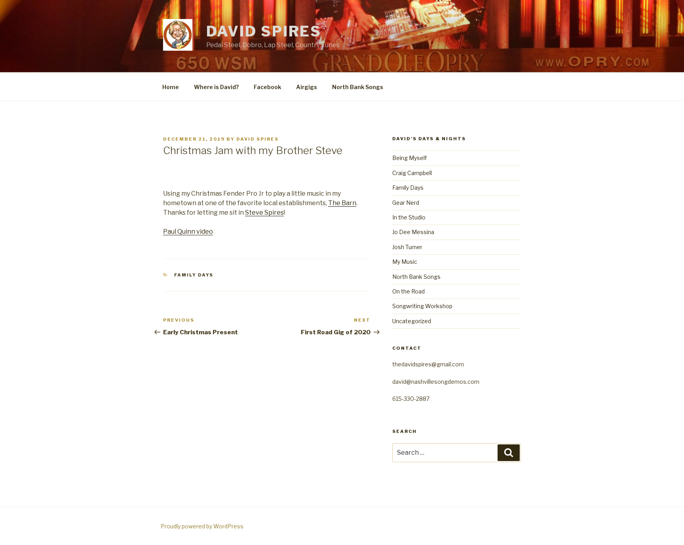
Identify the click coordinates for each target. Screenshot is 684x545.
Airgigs (306, 87)
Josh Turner (407, 247)
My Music (404, 261)
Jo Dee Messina (413, 232)
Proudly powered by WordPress (202, 526)
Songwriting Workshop (422, 306)
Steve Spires (264, 212)
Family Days (194, 275)
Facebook (267, 87)
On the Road (408, 291)
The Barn (342, 203)
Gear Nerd (405, 202)
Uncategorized (411, 321)
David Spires (264, 31)
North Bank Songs (357, 87)
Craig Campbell (412, 173)
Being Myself (409, 157)
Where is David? (216, 87)
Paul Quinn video (188, 231)
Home (170, 87)
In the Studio (409, 217)
